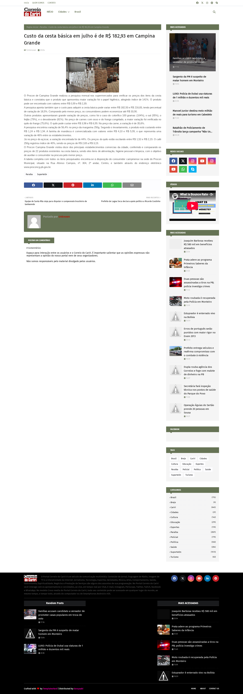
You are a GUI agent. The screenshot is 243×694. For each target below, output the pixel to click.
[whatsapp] (183, 169)
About (203, 689)
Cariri (192, 458)
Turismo (189, 475)
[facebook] (197, 3)
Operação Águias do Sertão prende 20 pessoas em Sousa (199, 409)
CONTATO (52, 3)
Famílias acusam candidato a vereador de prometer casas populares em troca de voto (189, 60)
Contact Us (214, 689)
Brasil (174, 458)
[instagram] (207, 3)
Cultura (174, 464)
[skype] (216, 3)
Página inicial (32, 27)
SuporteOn (42, 174)
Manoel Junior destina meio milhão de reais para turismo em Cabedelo (192, 112)
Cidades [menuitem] (62, 11)
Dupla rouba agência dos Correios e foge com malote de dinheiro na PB (199, 370)
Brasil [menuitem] (78, 11)
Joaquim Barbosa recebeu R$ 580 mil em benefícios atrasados (198, 244)
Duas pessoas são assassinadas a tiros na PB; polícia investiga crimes (199, 282)
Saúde (208, 469)
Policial (186, 469)
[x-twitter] (202, 3)
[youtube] (202, 161)
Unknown (31, 50)
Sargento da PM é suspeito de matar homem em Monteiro (189, 78)
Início (26, 3)
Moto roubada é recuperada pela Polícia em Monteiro (199, 299)
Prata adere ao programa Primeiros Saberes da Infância (198, 263)
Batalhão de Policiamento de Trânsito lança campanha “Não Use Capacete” (192, 129)
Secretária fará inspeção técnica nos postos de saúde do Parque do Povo (200, 390)
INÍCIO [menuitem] (50, 11)
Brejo (183, 458)
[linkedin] (207, 578)
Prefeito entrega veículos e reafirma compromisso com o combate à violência (199, 351)
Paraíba (43, 27)
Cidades (203, 458)
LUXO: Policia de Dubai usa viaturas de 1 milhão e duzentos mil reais (192, 95)
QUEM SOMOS (38, 3)
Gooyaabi (78, 688)
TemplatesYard (50, 688)
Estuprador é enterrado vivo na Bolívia (199, 315)
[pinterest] (211, 3)
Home (193, 689)
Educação (186, 464)
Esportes (200, 464)
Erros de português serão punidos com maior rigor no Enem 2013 (200, 332)
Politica (197, 469)
